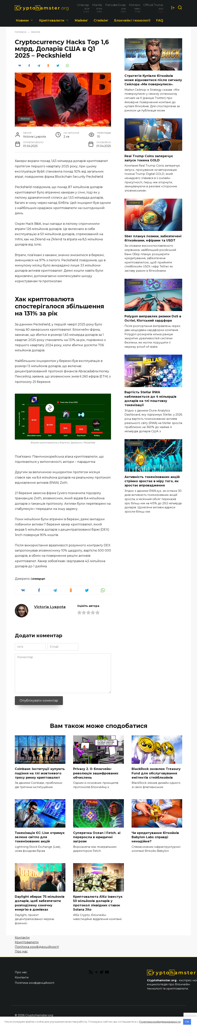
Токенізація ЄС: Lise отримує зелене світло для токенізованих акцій (40, 837)
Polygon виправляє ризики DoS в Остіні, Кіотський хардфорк (152, 318)
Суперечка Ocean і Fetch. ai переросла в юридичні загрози (96, 837)
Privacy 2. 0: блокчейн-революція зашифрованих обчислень (95, 773)
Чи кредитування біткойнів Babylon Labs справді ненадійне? (155, 837)
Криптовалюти (51, 20)
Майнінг (81, 20)
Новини (22, 20)
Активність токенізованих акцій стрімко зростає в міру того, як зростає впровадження (152, 481)
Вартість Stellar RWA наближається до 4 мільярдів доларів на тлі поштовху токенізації (150, 398)
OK (187, 1021)
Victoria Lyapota (50, 606)
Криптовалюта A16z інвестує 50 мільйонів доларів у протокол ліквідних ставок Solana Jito (98, 903)
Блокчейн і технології (132, 20)
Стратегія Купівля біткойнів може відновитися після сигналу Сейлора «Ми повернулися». (153, 80)
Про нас (21, 951)
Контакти (22, 937)
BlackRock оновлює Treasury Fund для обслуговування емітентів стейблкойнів (156, 773)
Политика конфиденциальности (160, 1021)
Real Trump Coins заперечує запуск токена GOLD (148, 158)
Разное (25, 118)
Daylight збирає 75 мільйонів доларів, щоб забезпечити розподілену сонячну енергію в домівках (39, 903)
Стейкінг (101, 20)
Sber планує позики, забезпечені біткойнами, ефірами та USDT (152, 238)
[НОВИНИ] (153, 68)
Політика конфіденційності (37, 947)
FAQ (159, 20)
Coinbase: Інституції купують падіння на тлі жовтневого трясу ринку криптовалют (40, 773)
